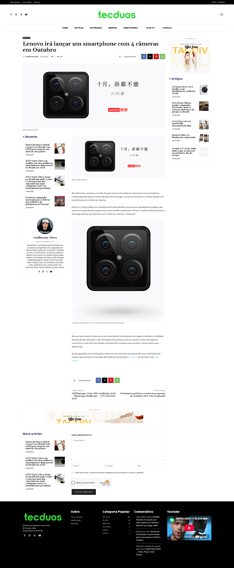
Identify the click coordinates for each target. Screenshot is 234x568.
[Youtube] (26, 14)
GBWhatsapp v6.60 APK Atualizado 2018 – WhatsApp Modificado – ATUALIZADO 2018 (94, 396)
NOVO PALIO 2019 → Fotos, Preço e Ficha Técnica (148, 552)
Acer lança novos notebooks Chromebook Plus (181, 123)
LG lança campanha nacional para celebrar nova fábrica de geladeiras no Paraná (37, 201)
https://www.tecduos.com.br (45, 242)
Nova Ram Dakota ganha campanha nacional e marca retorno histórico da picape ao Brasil (183, 107)
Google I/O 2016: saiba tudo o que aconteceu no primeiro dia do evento (184, 152)
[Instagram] (16, 14)
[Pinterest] (156, 56)
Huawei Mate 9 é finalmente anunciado (184, 136)
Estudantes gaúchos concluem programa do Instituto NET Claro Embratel (142, 394)
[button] (221, 14)
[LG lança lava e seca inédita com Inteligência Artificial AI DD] (204, 90)
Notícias (26, 38)
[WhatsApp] (162, 56)
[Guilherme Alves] (45, 226)
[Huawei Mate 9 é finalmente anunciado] (204, 138)
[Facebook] (11, 14)
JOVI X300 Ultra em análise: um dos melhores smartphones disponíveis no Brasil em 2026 (39, 164)
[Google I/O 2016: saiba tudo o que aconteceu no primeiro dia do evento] (204, 152)
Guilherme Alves (32, 56)
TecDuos (133, 357)
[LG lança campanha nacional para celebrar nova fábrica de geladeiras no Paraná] (60, 201)
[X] (21, 14)
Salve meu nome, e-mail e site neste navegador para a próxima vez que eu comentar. (109, 472)
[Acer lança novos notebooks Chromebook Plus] (204, 124)
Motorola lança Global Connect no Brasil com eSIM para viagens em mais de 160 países (37, 148)
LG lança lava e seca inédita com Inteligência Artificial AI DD (183, 90)
